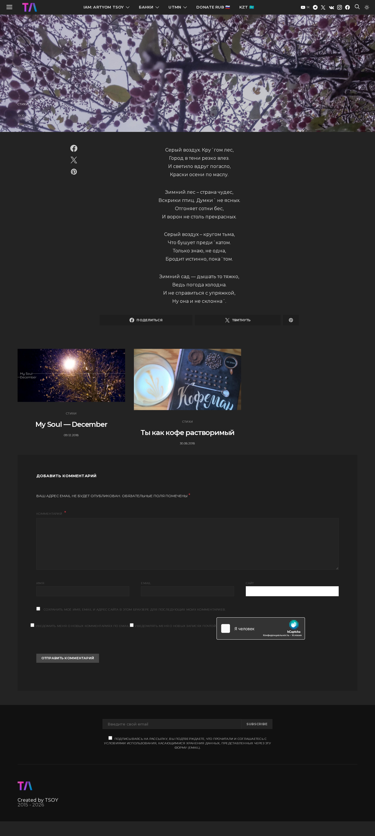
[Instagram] (339, 7)
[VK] (331, 7)
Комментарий (49, 514)
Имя (40, 583)
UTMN (174, 7)
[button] (366, 7)
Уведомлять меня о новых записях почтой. (176, 626)
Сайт (250, 583)
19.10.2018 (25, 116)
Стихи (23, 104)
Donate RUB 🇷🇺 (213, 7)
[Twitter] (323, 7)
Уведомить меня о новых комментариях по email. (82, 626)
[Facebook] (347, 7)
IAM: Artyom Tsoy (103, 7)
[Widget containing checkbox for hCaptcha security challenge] (261, 628)
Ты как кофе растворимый (187, 432)
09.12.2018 (71, 435)
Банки (146, 7)
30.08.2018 (187, 443)
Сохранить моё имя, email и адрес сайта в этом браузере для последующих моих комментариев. (135, 609)
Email (146, 583)
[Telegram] (315, 7)
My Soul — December (71, 424)
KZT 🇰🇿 (246, 7)
